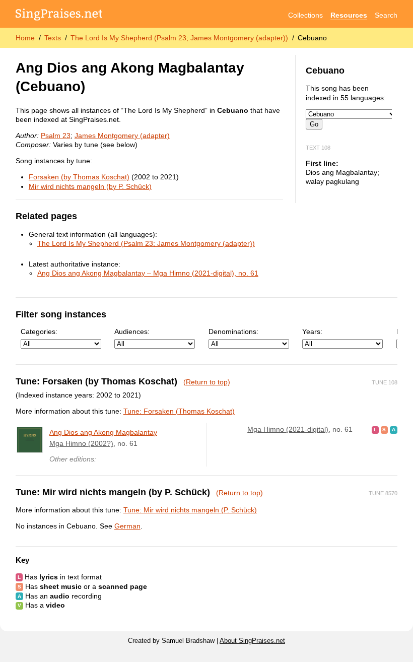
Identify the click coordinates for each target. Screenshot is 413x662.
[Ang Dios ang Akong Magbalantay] (30, 440)
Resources (348, 15)
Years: (312, 331)
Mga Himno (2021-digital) (287, 429)
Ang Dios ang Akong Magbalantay (103, 432)
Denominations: (233, 331)
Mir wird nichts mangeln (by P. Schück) (90, 186)
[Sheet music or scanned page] (384, 429)
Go (314, 124)
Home (25, 38)
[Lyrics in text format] (375, 429)
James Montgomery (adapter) (122, 135)
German (127, 526)
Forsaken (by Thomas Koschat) (79, 177)
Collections (305, 15)
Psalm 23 (56, 135)
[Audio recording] (393, 429)
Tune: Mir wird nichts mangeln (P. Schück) (190, 510)
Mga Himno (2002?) (81, 443)
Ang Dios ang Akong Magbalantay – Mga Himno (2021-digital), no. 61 (147, 273)
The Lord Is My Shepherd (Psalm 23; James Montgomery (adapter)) (179, 38)
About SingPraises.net (252, 640)
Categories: (39, 331)
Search (386, 15)
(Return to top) (206, 382)
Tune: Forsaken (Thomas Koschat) (179, 411)
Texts (52, 38)
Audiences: (132, 331)
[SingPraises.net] (59, 15)
